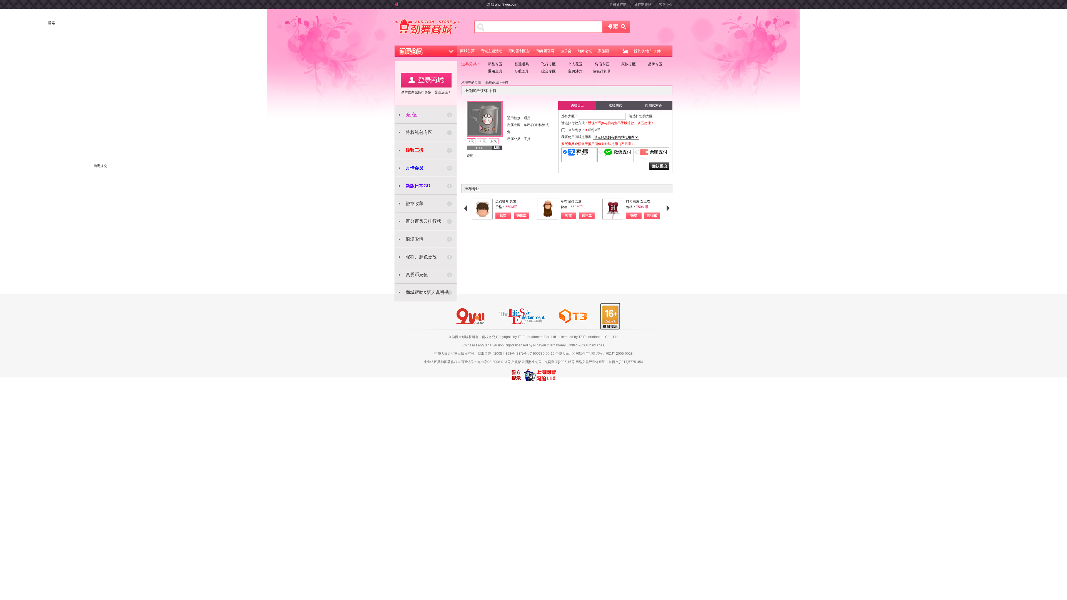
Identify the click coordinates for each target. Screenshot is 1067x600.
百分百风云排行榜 (423, 221)
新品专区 (495, 64)
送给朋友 (615, 105)
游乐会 (565, 51)
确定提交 (659, 166)
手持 (505, 82)
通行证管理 (642, 5)
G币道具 (521, 71)
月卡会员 (414, 168)
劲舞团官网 (545, 51)
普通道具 (522, 64)
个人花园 (575, 64)
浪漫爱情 (414, 239)
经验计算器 (602, 71)
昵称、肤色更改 (421, 256)
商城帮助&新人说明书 (427, 292)
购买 (503, 215)
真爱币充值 (417, 274)
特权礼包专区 (419, 132)
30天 (482, 141)
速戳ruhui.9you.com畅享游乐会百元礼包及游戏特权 (513, 4)
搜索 (616, 27)
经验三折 (414, 150)
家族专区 (628, 64)
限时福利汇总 (519, 51)
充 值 (411, 115)
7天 (471, 141)
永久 (493, 141)
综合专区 (548, 71)
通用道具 (495, 71)
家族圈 (603, 51)
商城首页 (467, 51)
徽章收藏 (414, 203)
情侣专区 (602, 64)
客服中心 (665, 5)
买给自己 (577, 105)
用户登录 (426, 80)
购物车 (521, 215)
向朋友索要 (653, 105)
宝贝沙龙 (575, 71)
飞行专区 (548, 64)
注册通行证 (618, 5)
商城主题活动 (491, 51)
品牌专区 (655, 64)
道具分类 (426, 51)
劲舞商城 (427, 29)
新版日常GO (418, 185)
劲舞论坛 (584, 51)
